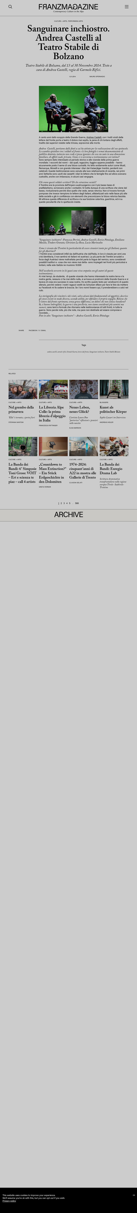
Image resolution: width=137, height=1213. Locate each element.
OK (134, 1195)
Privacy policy (9, 1201)
